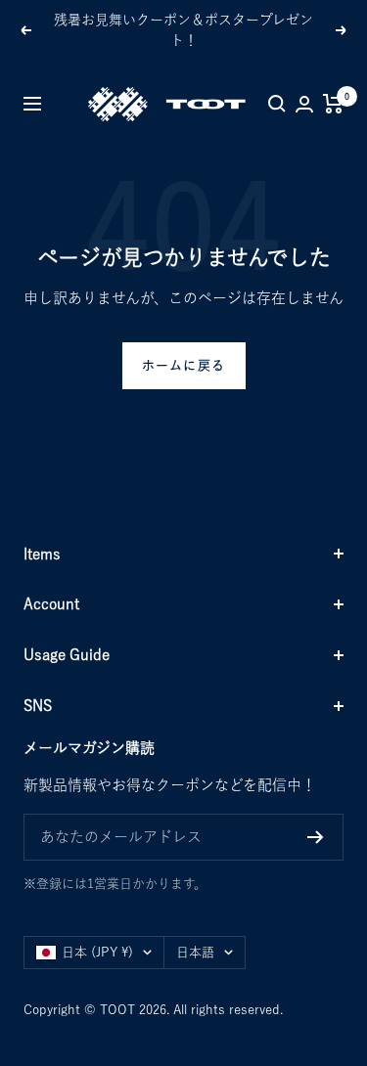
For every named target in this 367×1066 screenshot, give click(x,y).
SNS (37, 705)
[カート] (333, 103)
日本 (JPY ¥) (97, 952)
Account (51, 604)
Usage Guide (66, 654)
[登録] (315, 837)
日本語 (195, 952)
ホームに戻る (184, 365)
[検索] (277, 103)
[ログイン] (304, 104)
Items (42, 554)
